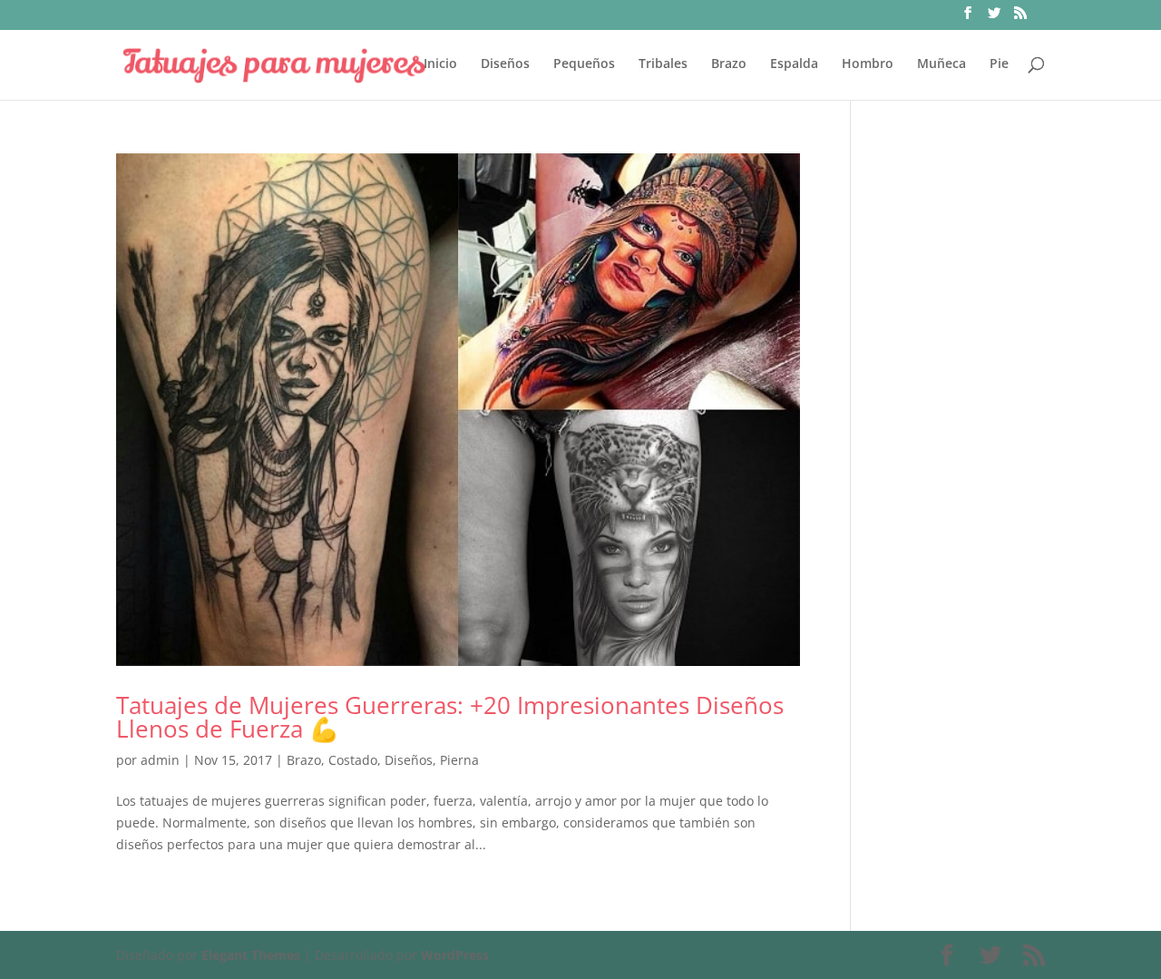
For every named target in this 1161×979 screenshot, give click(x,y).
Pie (999, 64)
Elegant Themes (250, 955)
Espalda (794, 64)
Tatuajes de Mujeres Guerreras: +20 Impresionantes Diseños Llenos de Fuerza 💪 (450, 717)
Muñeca (941, 64)
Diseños (505, 64)
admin (160, 760)
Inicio (440, 64)
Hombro (867, 64)
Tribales (663, 64)
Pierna (459, 760)
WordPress (455, 955)
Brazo (728, 64)
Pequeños (584, 64)
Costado (352, 760)
